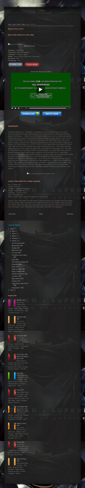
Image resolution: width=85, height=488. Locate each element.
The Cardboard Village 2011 (20, 262)
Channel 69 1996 (22, 335)
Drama (18, 24)
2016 (12, 229)
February (15, 238)
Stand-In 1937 (16, 281)
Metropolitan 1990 (17, 245)
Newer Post (12, 214)
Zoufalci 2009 (21, 300)
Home (42, 10)
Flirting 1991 (20, 442)
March (14, 236)
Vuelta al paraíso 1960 (18, 269)
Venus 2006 (15, 259)
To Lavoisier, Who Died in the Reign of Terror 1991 (23, 356)
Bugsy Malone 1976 (17, 278)
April (14, 233)
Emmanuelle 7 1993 (18, 288)
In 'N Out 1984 (16, 253)
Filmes (42, 3)
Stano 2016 (20, 373)
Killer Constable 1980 (18, 271)
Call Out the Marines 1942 (19, 274)
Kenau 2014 (15, 266)
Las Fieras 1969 (16, 276)
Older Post (70, 214)
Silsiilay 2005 (16, 248)
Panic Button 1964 (22, 406)
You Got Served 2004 (18, 243)
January (14, 241)
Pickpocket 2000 (16, 264)
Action (14, 24)
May (13, 231)
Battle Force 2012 (16, 29)
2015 (12, 290)
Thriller (23, 24)
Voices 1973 (20, 390)
